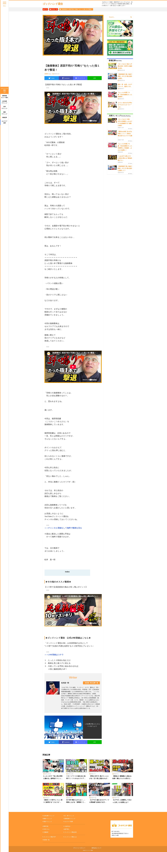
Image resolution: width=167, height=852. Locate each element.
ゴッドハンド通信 (53, 3)
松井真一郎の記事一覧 (91, 683)
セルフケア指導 (4, 122)
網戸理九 (66, 829)
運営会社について (96, 848)
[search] (131, 17)
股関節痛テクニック (69, 818)
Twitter (53, 78)
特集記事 (4, 117)
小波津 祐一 (67, 826)
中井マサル (46, 829)
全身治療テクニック (4, 102)
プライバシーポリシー (79, 848)
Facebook (66, 78)
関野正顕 (45, 826)
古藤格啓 (45, 832)
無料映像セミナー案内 (4, 96)
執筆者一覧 (46, 840)
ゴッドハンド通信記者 (70, 832)
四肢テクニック (47, 821)
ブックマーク (80, 78)
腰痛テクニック (4, 113)
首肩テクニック (4, 107)
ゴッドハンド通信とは (70, 837)
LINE (94, 78)
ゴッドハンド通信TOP (4, 90)
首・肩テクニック (69, 815)
